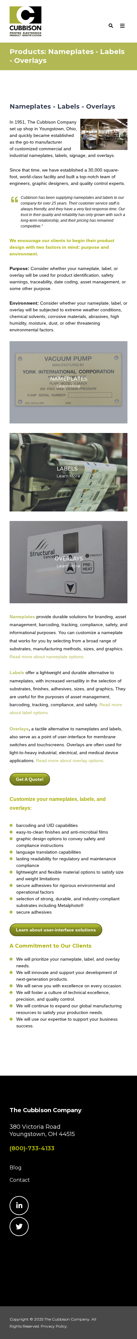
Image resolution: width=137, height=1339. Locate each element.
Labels (17, 672)
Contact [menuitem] (20, 1180)
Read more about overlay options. (70, 760)
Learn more (68, 562)
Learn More (68, 382)
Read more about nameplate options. (47, 656)
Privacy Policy (54, 1326)
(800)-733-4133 (32, 1148)
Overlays (19, 728)
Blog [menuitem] (16, 1168)
